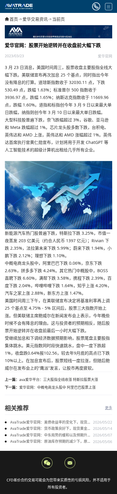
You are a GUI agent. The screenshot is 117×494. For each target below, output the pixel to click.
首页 (14, 19)
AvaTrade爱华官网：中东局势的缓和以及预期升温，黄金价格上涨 (48, 435)
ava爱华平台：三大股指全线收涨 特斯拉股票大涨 (58, 379)
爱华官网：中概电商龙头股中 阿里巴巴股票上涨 (57, 387)
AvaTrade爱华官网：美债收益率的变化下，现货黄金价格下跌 (50, 422)
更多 (108, 407)
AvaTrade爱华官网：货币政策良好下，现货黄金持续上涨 (50, 429)
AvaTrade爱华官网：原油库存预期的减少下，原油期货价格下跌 (50, 442)
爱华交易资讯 (35, 19)
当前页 (58, 19)
